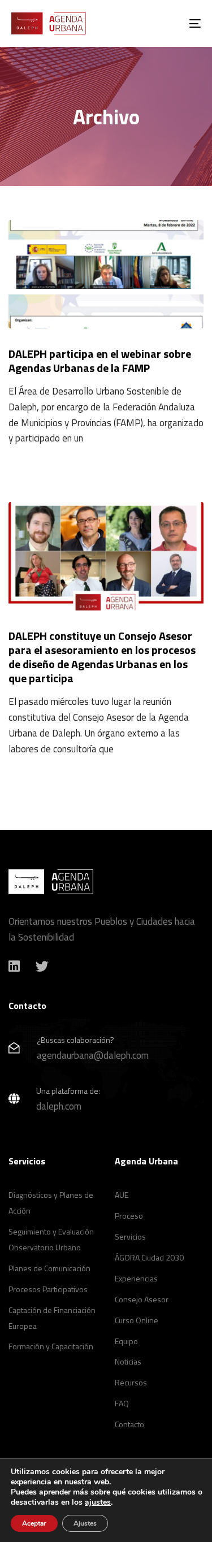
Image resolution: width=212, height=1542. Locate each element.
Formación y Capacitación (50, 1346)
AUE (121, 1195)
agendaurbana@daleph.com (93, 1055)
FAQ (122, 1403)
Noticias (128, 1361)
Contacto (129, 1424)
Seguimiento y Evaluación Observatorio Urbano (51, 1239)
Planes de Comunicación (49, 1268)
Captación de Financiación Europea (52, 1318)
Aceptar (34, 1523)
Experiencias (136, 1278)
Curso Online (136, 1320)
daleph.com (58, 1106)
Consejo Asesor (141, 1299)
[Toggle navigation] (169, 23)
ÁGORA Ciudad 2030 (149, 1257)
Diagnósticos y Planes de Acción (50, 1202)
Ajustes (85, 1523)
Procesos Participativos (48, 1289)
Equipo (126, 1341)
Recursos (131, 1382)
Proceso (129, 1216)
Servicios (130, 1236)
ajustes (98, 1502)
